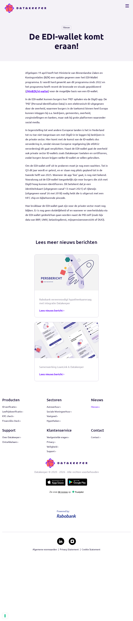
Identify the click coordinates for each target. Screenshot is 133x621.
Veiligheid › (52, 446)
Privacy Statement (69, 549)
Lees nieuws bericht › (51, 310)
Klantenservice (59, 430)
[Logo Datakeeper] (25, 8)
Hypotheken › (53, 421)
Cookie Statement (91, 549)
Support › (51, 451)
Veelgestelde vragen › (58, 437)
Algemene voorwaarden (45, 549)
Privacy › (51, 442)
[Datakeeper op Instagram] (72, 541)
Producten (11, 400)
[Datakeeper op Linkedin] (60, 541)
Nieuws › (95, 407)
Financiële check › (11, 421)
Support (9, 430)
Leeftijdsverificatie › (12, 411)
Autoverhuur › (54, 407)
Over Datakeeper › (11, 437)
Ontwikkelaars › (10, 442)
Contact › (95, 437)
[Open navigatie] (127, 5)
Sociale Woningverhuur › (59, 411)
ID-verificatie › (9, 407)
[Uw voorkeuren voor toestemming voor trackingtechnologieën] (5, 616)
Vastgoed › (52, 416)
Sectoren (54, 400)
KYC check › (8, 416)
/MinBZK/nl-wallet (37, 91)
